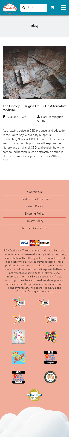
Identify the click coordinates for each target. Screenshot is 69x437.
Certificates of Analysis (34, 199)
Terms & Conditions (34, 228)
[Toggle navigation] (63, 8)
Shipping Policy (34, 213)
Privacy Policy (34, 221)
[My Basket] (52, 7)
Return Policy (34, 206)
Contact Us (34, 192)
